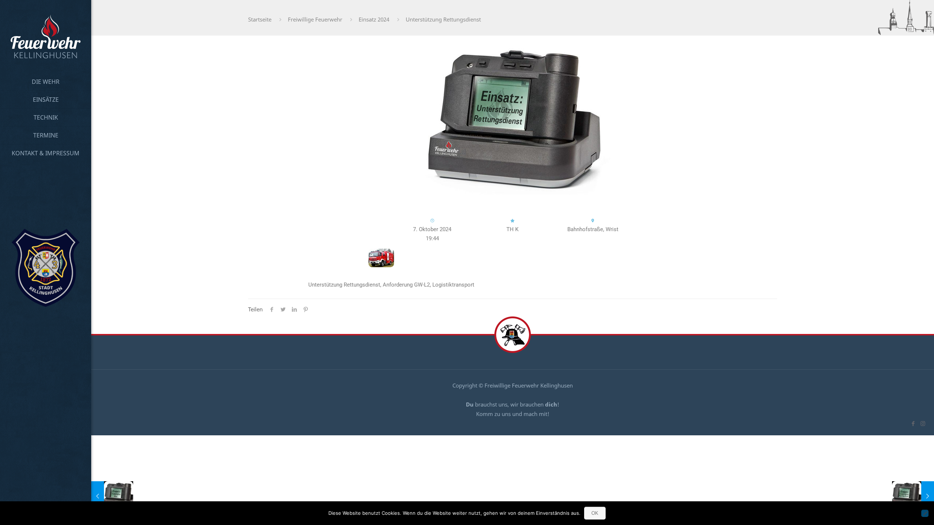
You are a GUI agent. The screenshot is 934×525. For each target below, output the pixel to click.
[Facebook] (913, 423)
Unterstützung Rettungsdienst (443, 19)
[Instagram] (923, 423)
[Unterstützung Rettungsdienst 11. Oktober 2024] (913, 495)
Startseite (259, 19)
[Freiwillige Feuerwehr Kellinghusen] (45, 36)
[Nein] (925, 513)
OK (594, 513)
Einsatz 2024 (374, 19)
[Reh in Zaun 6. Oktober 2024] (112, 495)
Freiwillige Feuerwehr (315, 19)
